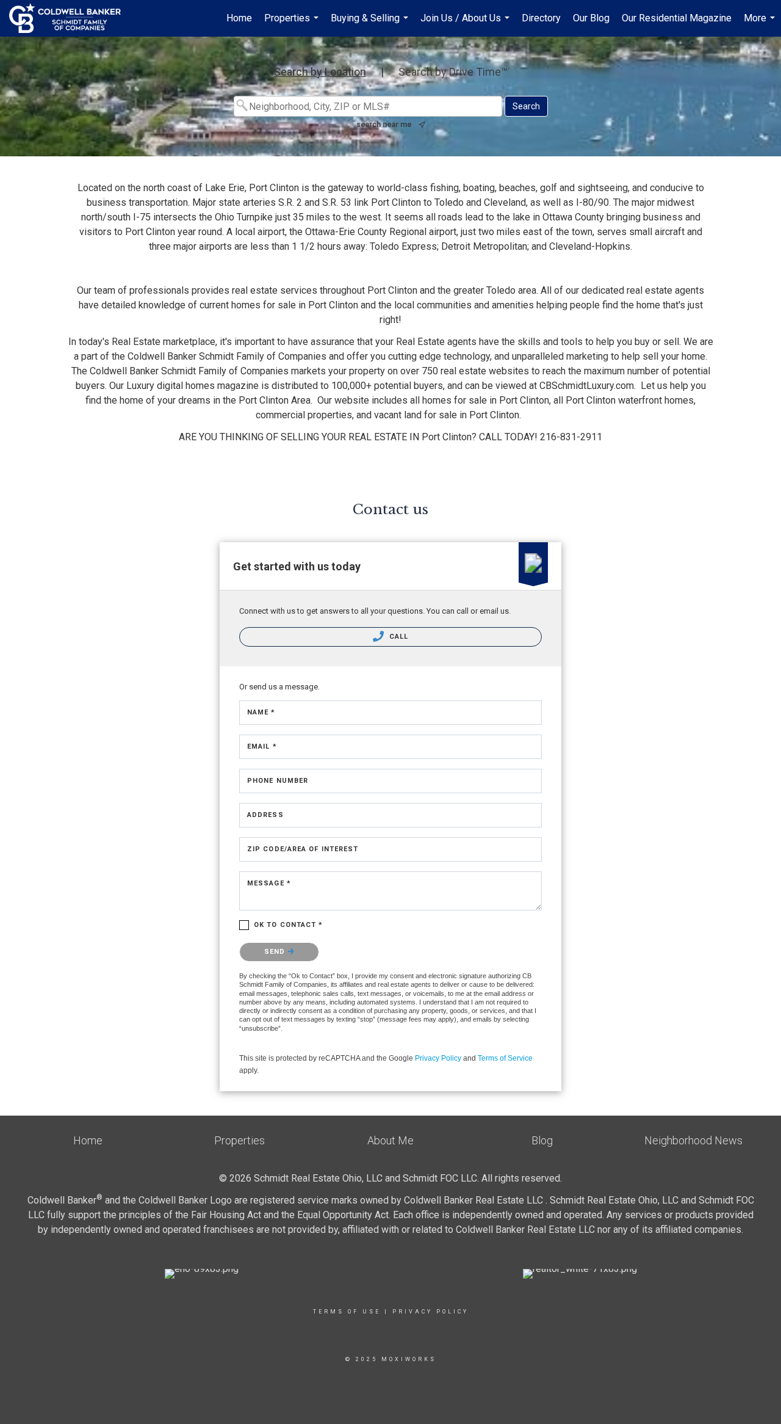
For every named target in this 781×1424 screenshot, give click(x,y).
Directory (541, 18)
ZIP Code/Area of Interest (303, 849)
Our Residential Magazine (677, 18)
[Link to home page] (71, 18)
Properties (293, 24)
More (761, 24)
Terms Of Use (347, 1312)
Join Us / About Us (466, 24)
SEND (276, 952)
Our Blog (591, 18)
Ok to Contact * (288, 925)
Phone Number (277, 781)
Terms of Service (505, 1058)
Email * (262, 746)
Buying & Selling (371, 24)
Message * (269, 883)
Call (398, 637)
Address (265, 815)
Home (239, 18)
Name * (261, 712)
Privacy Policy (438, 1058)
